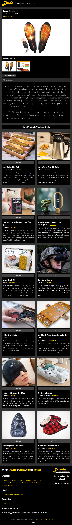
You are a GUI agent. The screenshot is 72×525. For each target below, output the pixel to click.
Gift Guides (6, 475)
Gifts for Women (17, 480)
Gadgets (22, 469)
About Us (5, 503)
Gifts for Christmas (7, 482)
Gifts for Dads (38, 480)
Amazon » (19, 169)
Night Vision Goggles (45, 280)
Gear (28, 469)
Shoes (11, 16)
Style (5, 16)
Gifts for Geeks (27, 480)
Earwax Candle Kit (8, 280)
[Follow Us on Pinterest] (62, 483)
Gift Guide (31, 3)
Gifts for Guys (6, 480)
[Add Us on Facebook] (56, 483)
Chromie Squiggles (7, 494)
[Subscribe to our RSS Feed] (68, 483)
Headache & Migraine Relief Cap (13, 392)
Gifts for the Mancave (21, 482)
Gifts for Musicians (7, 485)
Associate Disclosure (10, 508)
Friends (4, 489)
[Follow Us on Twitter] (59, 483)
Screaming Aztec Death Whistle (13, 445)
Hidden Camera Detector (10, 335)
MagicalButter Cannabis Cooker (49, 167)
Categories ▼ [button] (21, 3)
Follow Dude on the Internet (61, 477)
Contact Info (6, 499)
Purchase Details (9, 76)
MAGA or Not (18, 494)
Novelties (37, 469)
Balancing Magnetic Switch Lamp (49, 222)
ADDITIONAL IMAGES (8, 58)
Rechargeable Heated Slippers (48, 445)
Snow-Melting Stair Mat (10, 167)
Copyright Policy (56, 519)
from (14, 169)
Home (40, 519)
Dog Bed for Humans (45, 392)
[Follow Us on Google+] (65, 483)
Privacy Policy (46, 519)
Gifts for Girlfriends (35, 482)
